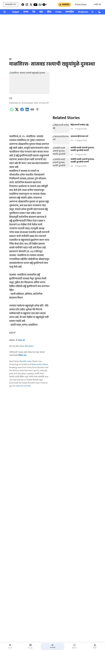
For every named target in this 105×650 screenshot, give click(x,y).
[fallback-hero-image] (61, 128)
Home (10, 648)
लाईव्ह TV (74, 648)
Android (19, 386)
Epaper (15, 12)
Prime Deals (80, 5)
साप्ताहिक (69, 12)
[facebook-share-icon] (22, 111)
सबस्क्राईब (65, 4)
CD (10, 98)
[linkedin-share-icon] (27, 111)
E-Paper (30, 648)
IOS (29, 386)
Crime (58, 12)
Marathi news (26, 361)
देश (33, 12)
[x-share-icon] (17, 111)
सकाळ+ (95, 648)
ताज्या (25, 12)
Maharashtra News (39, 364)
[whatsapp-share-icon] (12, 111)
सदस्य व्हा (21, 340)
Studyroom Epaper (87, 12)
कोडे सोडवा (29, 346)
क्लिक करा (22, 355)
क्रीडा (49, 12)
